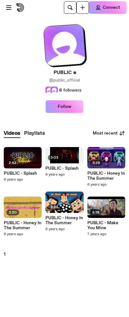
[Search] (70, 7)
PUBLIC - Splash (20, 173)
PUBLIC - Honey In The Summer (22, 225)
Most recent (105, 133)
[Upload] (82, 7)
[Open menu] (9, 7)
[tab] (12, 133)
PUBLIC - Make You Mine (102, 225)
